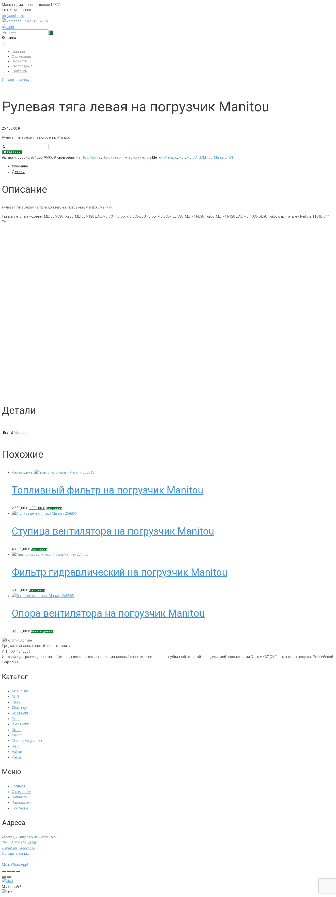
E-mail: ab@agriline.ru (18, 848)
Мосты (95, 157)
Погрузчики (112, 157)
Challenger (20, 708)
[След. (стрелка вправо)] (9, 877)
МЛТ (231, 157)
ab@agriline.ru (13, 16)
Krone (16, 730)
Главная (18, 52)
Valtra (16, 757)
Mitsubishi (20, 691)
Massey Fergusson (27, 741)
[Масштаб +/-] (4, 871)
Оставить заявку (16, 80)
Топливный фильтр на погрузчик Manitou (107, 490)
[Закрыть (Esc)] (18, 871)
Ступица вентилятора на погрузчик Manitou (113, 531)
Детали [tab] (18, 172)
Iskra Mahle (21, 724)
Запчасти (19, 61)
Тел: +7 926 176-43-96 (19, 843)
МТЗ (15, 697)
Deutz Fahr (20, 713)
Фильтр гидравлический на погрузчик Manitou (119, 572)
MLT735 (206, 157)
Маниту (220, 157)
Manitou (82, 157)
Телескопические (137, 157)
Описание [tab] (20, 166)
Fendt (16, 719)
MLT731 (192, 157)
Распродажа (22, 66)
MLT (182, 157)
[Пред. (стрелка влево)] (4, 877)
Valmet (17, 752)
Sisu (15, 746)
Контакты (20, 71)
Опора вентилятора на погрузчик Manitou (108, 613)
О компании (21, 57)
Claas (16, 702)
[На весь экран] (9, 871)
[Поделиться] (13, 871)
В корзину (12, 152)
